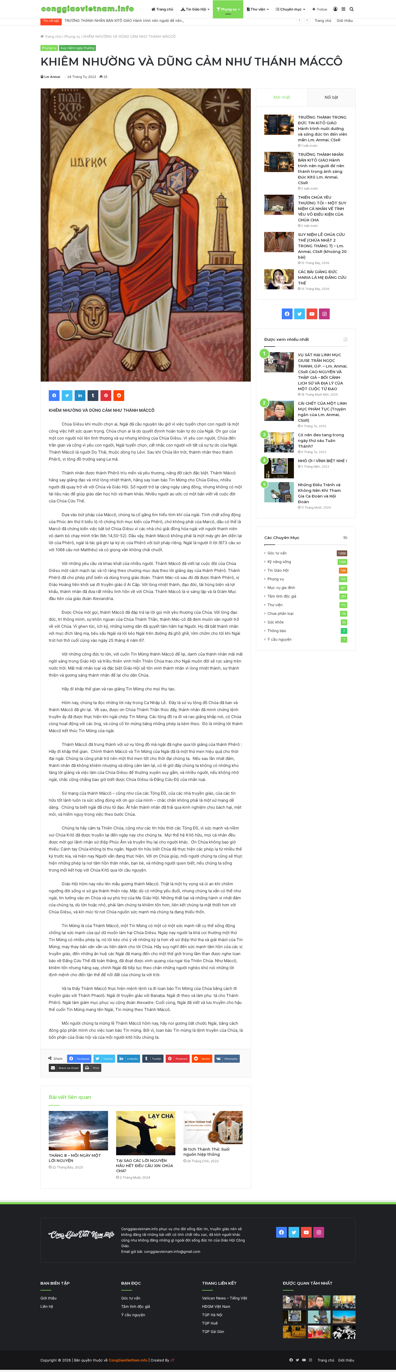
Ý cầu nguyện (279, 639)
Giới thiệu (345, 20)
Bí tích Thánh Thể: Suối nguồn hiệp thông (206, 1152)
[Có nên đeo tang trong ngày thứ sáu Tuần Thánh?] (279, 442)
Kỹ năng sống (279, 562)
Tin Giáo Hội (195, 9)
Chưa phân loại (280, 613)
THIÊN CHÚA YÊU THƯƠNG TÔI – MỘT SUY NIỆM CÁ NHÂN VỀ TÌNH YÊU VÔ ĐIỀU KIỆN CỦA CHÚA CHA (322, 208)
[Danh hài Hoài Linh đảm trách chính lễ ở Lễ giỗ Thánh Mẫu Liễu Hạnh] (319, 1332)
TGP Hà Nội (212, 1315)
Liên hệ (46, 1306)
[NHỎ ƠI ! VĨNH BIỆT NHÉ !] (279, 468)
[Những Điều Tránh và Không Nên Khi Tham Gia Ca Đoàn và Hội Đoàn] (279, 492)
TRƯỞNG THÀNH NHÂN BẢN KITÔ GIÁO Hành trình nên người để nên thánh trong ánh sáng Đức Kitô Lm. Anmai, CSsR (165, 20)
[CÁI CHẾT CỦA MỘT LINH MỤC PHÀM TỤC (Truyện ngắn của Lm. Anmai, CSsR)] (279, 411)
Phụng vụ (228, 9)
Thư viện (257, 9)
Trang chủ (164, 9)
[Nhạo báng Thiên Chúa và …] (344, 1332)
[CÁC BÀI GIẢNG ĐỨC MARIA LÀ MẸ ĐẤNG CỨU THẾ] (279, 279)
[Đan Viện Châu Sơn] (344, 1317)
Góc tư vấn (277, 553)
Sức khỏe (276, 622)
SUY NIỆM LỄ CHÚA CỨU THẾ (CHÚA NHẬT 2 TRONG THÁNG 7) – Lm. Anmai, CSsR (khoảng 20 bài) (322, 246)
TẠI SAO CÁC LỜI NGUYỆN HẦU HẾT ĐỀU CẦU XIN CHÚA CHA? (144, 1165)
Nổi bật (331, 97)
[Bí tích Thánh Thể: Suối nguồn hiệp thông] (213, 1127)
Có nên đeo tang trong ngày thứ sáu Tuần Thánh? (321, 441)
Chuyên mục (290, 9)
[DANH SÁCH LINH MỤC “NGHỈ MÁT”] (294, 1332)
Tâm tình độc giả (282, 596)
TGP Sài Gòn (213, 1331)
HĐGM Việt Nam (216, 1306)
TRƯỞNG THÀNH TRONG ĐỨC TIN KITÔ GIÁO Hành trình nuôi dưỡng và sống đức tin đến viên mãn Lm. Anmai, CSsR (322, 128)
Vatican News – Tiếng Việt (224, 1298)
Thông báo (277, 631)
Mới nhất (281, 97)
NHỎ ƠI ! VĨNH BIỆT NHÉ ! (322, 460)
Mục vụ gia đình (281, 587)
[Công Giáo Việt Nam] (87, 9)
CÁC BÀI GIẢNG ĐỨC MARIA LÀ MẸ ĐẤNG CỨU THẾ (322, 277)
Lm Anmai (52, 77)
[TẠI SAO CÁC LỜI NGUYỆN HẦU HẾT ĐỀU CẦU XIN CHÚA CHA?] (145, 1133)
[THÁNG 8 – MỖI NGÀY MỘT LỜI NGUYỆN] (78, 1130)
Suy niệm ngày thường (77, 48)
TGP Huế (210, 1323)
